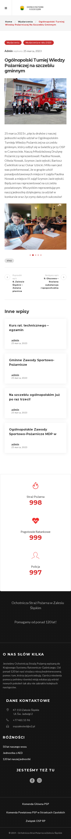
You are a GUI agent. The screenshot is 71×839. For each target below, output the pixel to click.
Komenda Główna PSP (35, 803)
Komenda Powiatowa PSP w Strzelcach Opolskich (35, 812)
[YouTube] (39, 780)
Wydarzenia (13, 42)
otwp (9, 260)
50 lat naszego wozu (15, 746)
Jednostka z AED (13, 752)
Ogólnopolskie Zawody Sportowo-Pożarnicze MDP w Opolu (32, 434)
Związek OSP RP (35, 820)
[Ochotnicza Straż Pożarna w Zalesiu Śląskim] (35, 8)
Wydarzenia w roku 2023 (38, 42)
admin (9, 51)
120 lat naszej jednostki (16, 759)
